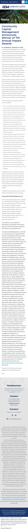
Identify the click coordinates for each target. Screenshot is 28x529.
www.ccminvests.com (8, 219)
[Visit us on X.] (12, 415)
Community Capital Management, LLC (18, 510)
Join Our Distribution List (15, 419)
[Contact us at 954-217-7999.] (23, 2)
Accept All (3, 528)
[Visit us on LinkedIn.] (15, 415)
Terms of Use (22, 513)
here (22, 193)
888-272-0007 (14, 405)
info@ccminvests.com (14, 401)
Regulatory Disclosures (20, 512)
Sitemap (13, 512)
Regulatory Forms (7, 513)
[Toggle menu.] (26, 2)
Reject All (8, 528)
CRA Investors (4, 2)
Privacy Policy (15, 513)
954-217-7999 (15, 399)
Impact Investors (13, 2)
